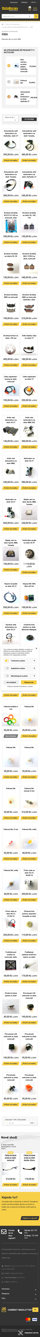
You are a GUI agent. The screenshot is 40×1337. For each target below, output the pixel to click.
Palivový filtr (29, 707)
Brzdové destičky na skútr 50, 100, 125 (29, 215)
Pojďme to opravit (30, 1218)
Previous (4, 1171)
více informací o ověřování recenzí (10, 31)
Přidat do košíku (10, 160)
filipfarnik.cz (17, 1331)
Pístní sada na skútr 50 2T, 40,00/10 (29, 872)
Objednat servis (31, 1333)
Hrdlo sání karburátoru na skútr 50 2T (11, 420)
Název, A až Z (11, 119)
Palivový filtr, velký (29, 829)
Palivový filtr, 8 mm (11, 829)
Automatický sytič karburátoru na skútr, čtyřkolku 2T (25, 96)
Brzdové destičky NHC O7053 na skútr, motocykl (29, 256)
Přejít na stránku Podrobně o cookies (20, 686)
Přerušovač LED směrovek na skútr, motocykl (29, 995)
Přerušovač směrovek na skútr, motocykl (29, 1036)
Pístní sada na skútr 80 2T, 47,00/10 (10, 913)
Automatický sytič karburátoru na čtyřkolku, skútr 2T (11, 133)
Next (35, 1171)
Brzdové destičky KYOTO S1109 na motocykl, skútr (11, 215)
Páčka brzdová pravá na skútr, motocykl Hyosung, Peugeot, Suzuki (10, 1160)
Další (32, 1123)
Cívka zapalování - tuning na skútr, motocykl (11, 379)
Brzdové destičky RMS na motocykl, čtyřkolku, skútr (29, 297)
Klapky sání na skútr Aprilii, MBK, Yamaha (29, 501)
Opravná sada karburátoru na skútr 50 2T (11, 627)
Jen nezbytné (11, 682)
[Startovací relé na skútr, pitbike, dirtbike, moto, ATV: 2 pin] (16, 65)
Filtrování (29, 119)
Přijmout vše (28, 682)
